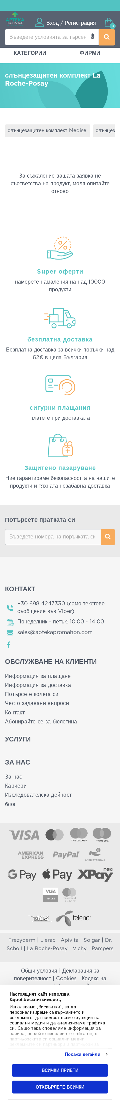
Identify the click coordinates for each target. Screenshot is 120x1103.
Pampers (102, 948)
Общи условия (39, 971)
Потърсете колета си (31, 694)
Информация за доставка (38, 685)
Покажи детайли (82, 1054)
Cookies (66, 978)
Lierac (48, 940)
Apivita (70, 940)
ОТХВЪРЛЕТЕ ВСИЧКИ (60, 1086)
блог (10, 804)
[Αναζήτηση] (107, 37)
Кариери (16, 786)
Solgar (92, 940)
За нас (13, 777)
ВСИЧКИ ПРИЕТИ (60, 1070)
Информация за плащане (38, 676)
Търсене (108, 537)
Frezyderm (21, 940)
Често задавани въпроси (37, 703)
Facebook (9, 644)
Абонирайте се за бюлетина (41, 721)
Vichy (80, 948)
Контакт (15, 712)
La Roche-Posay (47, 948)
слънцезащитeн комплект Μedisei (48, 130)
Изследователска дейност (38, 795)
